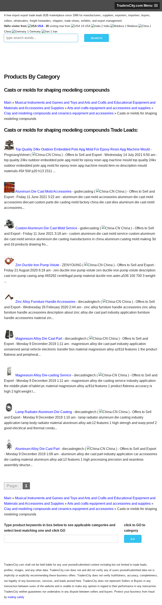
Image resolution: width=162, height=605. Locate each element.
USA (40, 26)
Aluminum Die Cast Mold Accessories (43, 191)
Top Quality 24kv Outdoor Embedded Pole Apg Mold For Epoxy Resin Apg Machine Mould (82, 149)
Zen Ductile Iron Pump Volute (37, 265)
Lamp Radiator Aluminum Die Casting (43, 412)
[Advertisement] (81, 56)
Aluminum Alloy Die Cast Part (37, 449)
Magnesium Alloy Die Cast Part (38, 338)
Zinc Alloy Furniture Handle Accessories (45, 301)
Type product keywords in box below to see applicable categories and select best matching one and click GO (59, 527)
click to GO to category (134, 527)
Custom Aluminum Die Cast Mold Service (46, 228)
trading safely (16, 597)
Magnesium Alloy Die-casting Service (43, 375)
